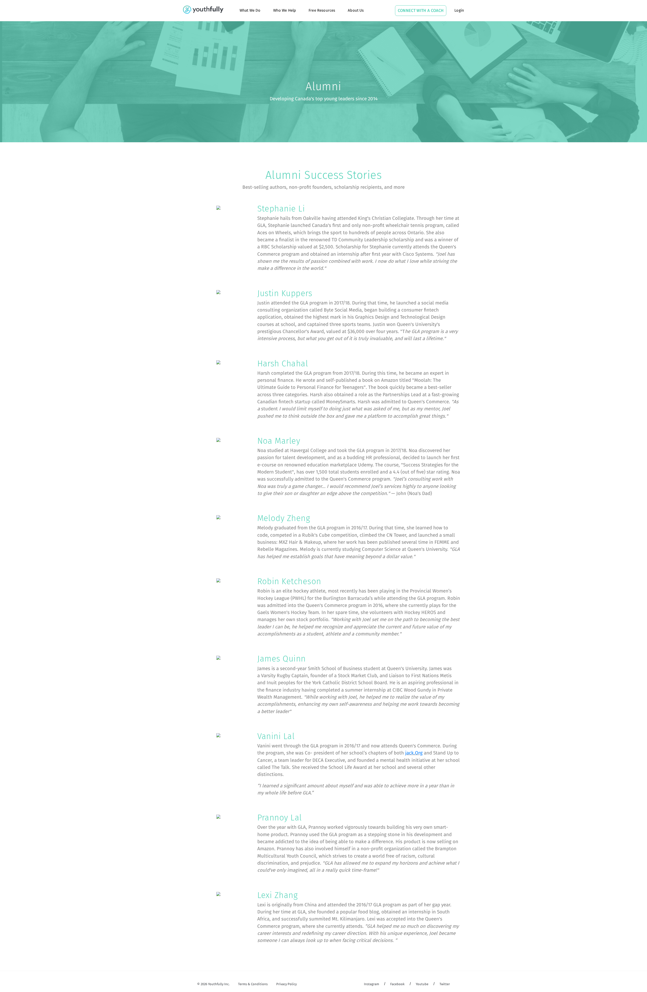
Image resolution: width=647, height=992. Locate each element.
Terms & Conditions (253, 984)
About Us (356, 10)
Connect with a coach (421, 11)
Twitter (445, 984)
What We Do (250, 10)
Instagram (371, 984)
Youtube (422, 984)
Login (459, 10)
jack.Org (414, 753)
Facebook (397, 984)
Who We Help (284, 10)
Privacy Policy (286, 984)
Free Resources (322, 10)
